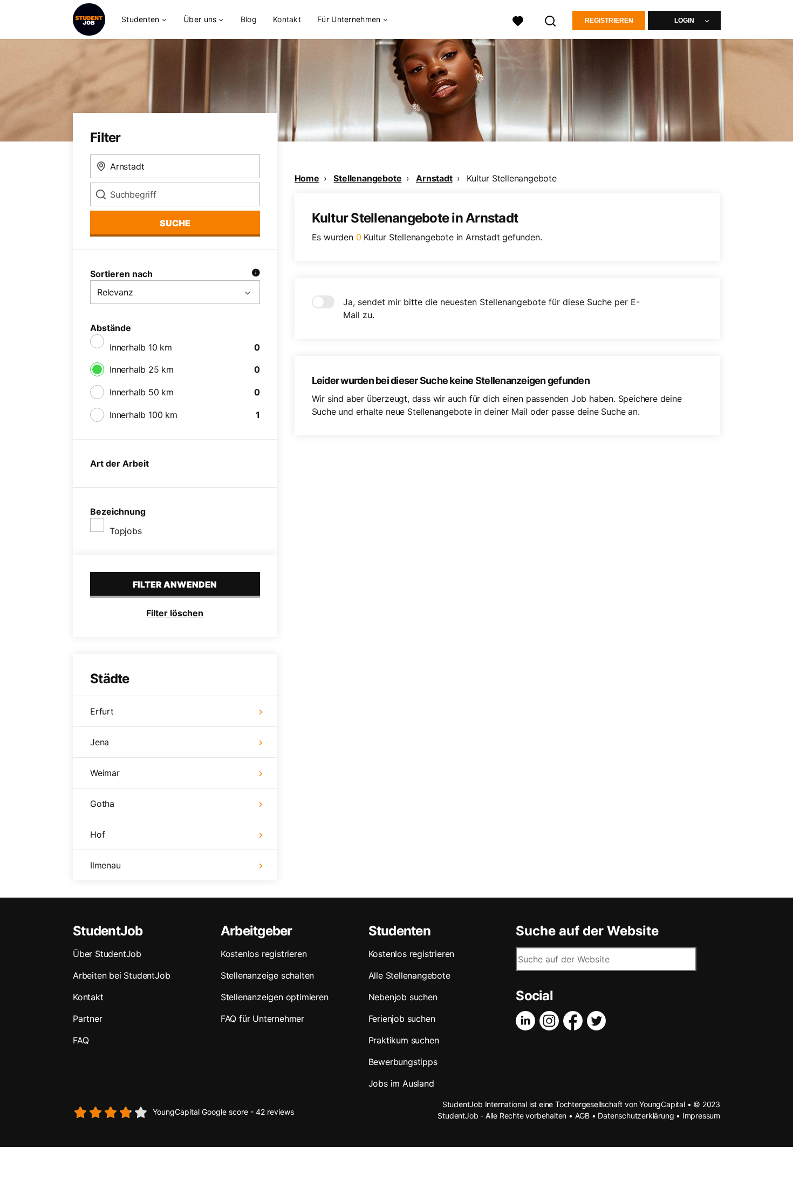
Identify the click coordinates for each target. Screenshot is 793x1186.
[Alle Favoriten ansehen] (518, 19)
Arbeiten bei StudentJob (121, 975)
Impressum (701, 1115)
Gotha (102, 803)
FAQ (80, 1040)
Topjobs (126, 530)
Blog (249, 19)
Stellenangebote (367, 178)
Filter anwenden (175, 584)
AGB (582, 1115)
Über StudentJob (107, 953)
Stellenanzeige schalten (267, 975)
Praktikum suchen (403, 1040)
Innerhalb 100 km (143, 414)
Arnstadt (434, 178)
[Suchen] (551, 19)
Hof (97, 834)
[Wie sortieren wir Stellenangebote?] (255, 273)
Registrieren (609, 20)
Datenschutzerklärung (636, 1115)
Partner (87, 1018)
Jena (99, 742)
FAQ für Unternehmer (262, 1018)
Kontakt (287, 19)
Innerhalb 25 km (142, 369)
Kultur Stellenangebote (512, 178)
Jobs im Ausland (401, 1083)
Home (307, 178)
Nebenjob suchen (402, 997)
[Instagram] (551, 1020)
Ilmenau (105, 865)
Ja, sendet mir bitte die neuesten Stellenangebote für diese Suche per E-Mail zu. (491, 308)
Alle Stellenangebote (409, 975)
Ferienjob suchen (401, 1018)
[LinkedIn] (527, 1020)
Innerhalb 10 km (141, 347)
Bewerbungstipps (402, 1061)
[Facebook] (575, 1020)
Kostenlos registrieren (264, 953)
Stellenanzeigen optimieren (275, 997)
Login (684, 20)
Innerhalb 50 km (142, 392)
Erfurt (102, 711)
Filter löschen (174, 613)
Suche (175, 223)
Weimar (105, 772)
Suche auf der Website (587, 931)
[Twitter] (599, 1020)
